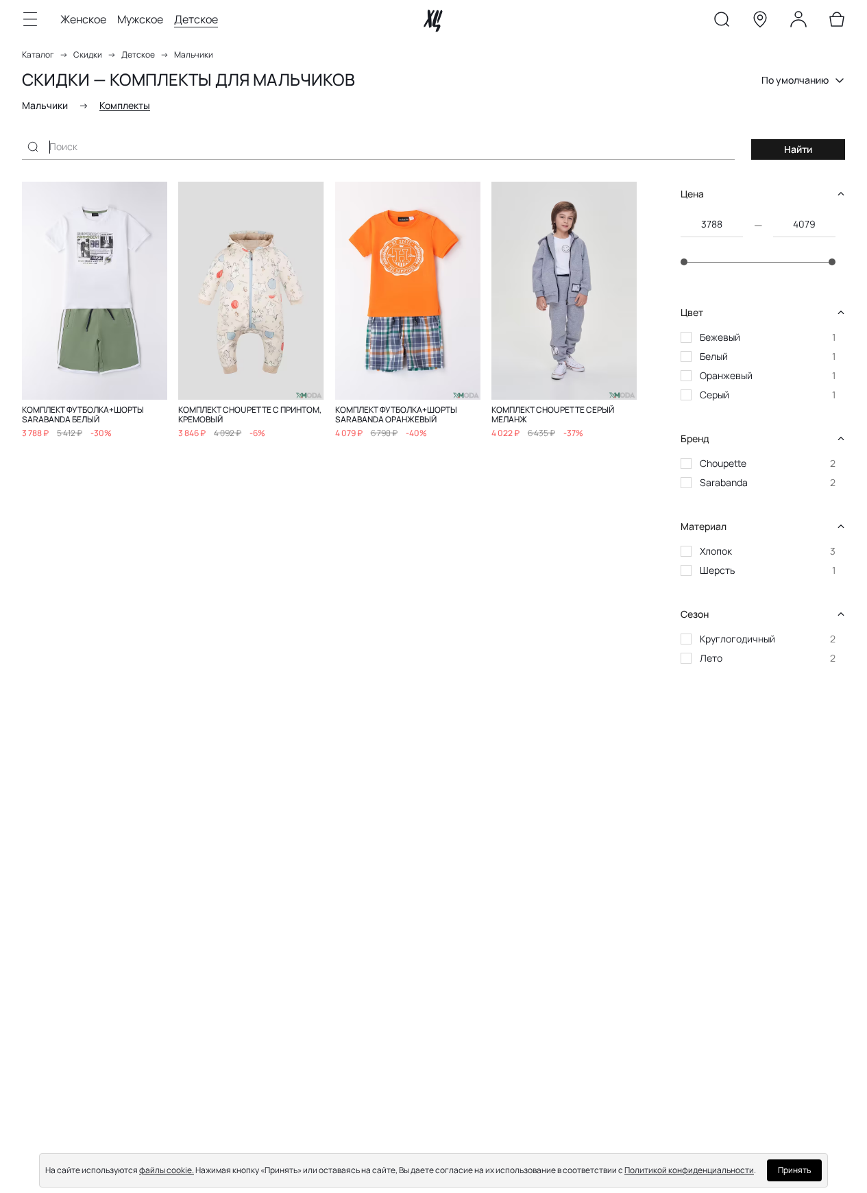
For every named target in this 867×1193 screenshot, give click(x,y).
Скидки (87, 54)
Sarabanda (724, 482)
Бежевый (720, 337)
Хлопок (716, 550)
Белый (714, 356)
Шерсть (717, 570)
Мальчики (193, 54)
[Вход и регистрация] (798, 22)
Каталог (38, 54)
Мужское (140, 19)
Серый (714, 394)
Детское (196, 19)
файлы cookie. (166, 1170)
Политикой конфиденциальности (689, 1170)
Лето (711, 657)
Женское (83, 19)
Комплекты (124, 105)
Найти (798, 149)
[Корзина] (837, 22)
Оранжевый (726, 375)
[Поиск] (721, 22)
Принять (794, 1170)
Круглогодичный (737, 638)
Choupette (723, 463)
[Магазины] (760, 22)
